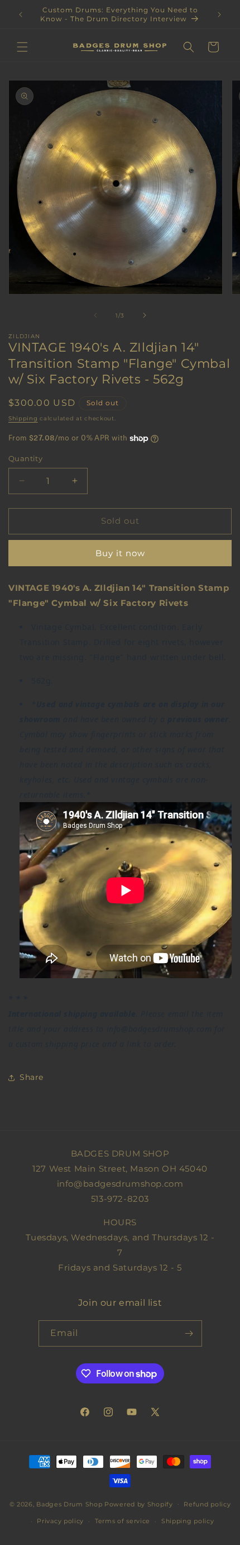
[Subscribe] (189, 1333)
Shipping (23, 418)
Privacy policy (60, 1521)
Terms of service (122, 1521)
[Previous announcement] (20, 14)
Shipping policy (187, 1521)
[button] (22, 47)
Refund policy (207, 1504)
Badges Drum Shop (69, 1504)
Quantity (25, 458)
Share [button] (32, 1077)
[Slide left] (95, 315)
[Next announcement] (219, 14)
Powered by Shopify (138, 1504)
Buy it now (120, 553)
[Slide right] (144, 315)
